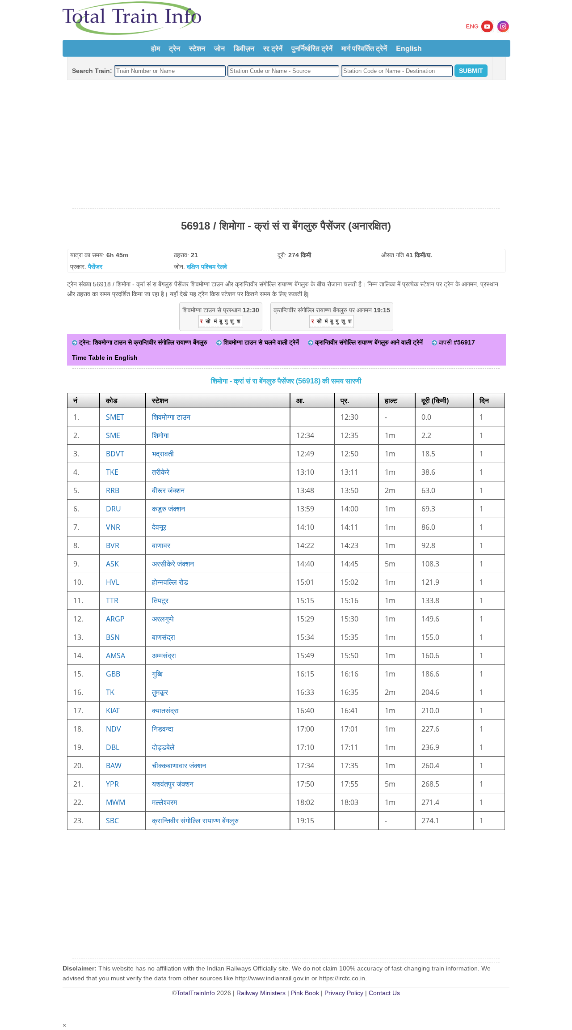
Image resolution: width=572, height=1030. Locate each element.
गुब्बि (157, 674)
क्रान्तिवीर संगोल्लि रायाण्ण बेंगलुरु (195, 821)
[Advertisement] (286, 144)
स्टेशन (197, 48)
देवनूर (159, 527)
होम (155, 48)
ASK (112, 564)
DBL (112, 747)
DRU (113, 509)
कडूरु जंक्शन (168, 509)
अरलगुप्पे (163, 619)
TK (110, 692)
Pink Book (305, 992)
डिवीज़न (244, 48)
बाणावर (161, 545)
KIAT (113, 710)
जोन (219, 48)
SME (113, 435)
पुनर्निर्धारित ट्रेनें (311, 48)
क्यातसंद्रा (165, 710)
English (409, 48)
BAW (114, 765)
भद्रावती (163, 454)
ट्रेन (174, 48)
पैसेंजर (95, 266)
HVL (112, 582)
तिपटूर (160, 600)
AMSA (115, 655)
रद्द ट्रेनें (272, 48)
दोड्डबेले (163, 747)
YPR (112, 784)
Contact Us (384, 992)
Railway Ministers (261, 992)
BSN (113, 637)
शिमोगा (160, 435)
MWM (115, 802)
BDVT (115, 454)
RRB (112, 490)
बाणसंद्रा (163, 637)
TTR (112, 600)
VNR (113, 527)
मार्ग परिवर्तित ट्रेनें (364, 48)
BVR (112, 545)
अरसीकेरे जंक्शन (173, 564)
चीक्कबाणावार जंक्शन (179, 765)
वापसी (456, 342)
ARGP (115, 619)
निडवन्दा (162, 729)
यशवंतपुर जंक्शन (172, 784)
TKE (112, 472)
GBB (113, 674)
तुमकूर (160, 692)
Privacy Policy (343, 992)
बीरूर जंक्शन (168, 490)
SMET (115, 417)
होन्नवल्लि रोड (170, 582)
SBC (112, 821)
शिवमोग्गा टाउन (171, 417)
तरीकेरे (160, 472)
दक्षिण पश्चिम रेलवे (207, 266)
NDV (113, 729)
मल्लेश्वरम (164, 802)
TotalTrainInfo (196, 992)
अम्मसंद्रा (164, 655)
